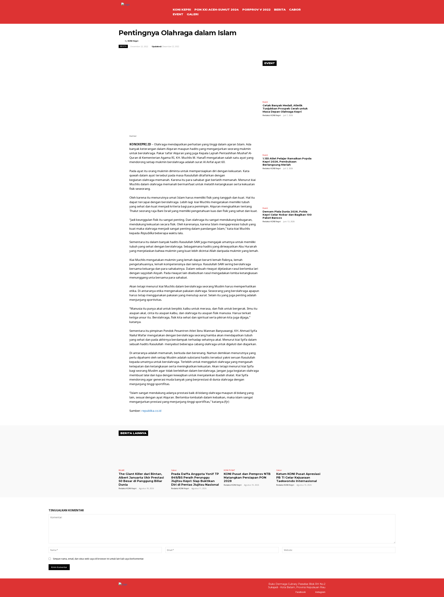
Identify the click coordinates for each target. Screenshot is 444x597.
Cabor (174, 470)
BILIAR (121, 470)
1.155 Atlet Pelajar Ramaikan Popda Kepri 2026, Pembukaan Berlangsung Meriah (287, 161)
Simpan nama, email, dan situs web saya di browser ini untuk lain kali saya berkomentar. (98, 558)
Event (265, 102)
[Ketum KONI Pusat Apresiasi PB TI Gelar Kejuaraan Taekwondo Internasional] (300, 453)
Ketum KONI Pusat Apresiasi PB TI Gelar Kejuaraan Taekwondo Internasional (298, 477)
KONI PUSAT (229, 470)
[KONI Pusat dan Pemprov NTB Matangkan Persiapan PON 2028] (248, 453)
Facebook (301, 592)
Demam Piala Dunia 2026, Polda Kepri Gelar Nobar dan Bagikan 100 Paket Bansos (287, 214)
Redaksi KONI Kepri (272, 115)
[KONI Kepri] (122, 41)
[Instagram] (312, 592)
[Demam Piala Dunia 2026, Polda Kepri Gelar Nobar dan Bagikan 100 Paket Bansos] (289, 190)
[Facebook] (292, 592)
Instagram (320, 592)
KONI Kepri (133, 41)
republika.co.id (151, 411)
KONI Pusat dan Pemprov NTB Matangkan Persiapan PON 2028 (247, 477)
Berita (123, 46)
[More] (232, 54)
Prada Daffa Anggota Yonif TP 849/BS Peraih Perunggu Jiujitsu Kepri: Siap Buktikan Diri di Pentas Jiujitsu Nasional (195, 479)
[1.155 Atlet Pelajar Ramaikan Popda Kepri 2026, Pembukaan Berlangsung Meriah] (289, 137)
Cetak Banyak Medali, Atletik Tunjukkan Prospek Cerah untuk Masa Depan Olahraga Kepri (285, 108)
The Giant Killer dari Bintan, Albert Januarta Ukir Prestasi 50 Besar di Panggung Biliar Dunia (141, 479)
